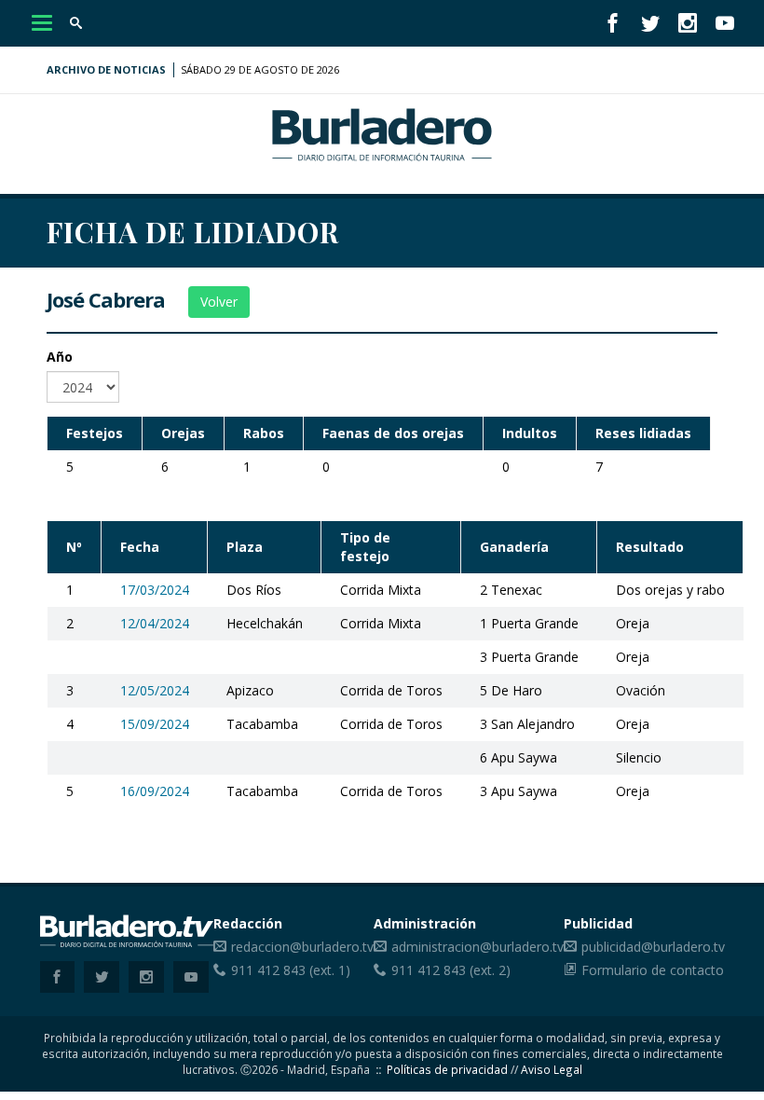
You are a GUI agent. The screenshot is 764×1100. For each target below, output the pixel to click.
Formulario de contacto (652, 970)
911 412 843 (268, 970)
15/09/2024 (154, 724)
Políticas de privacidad (447, 1069)
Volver (219, 301)
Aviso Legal (551, 1069)
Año (60, 356)
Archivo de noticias (106, 69)
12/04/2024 (154, 623)
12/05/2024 (154, 690)
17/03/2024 (154, 589)
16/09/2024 (154, 791)
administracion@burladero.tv (477, 947)
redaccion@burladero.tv (302, 947)
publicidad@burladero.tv (653, 947)
